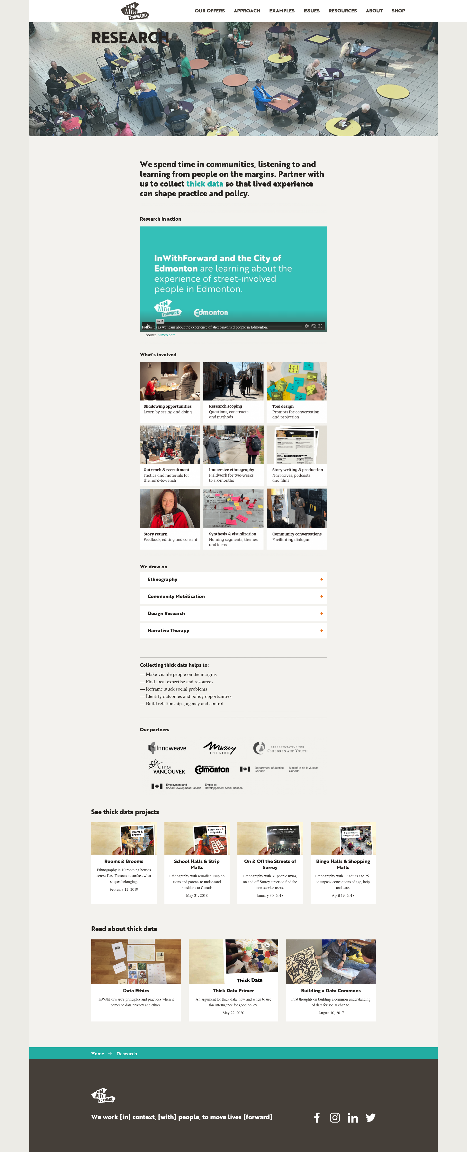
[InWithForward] (135, 11)
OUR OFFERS (210, 11)
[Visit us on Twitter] (371, 1118)
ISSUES (312, 11)
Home (97, 1053)
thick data (205, 184)
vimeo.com (166, 334)
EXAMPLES (282, 11)
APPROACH (247, 11)
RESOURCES (343, 11)
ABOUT (374, 11)
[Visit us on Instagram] (335, 1118)
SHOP (398, 11)
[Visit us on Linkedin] (353, 1118)
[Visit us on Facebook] (317, 1118)
